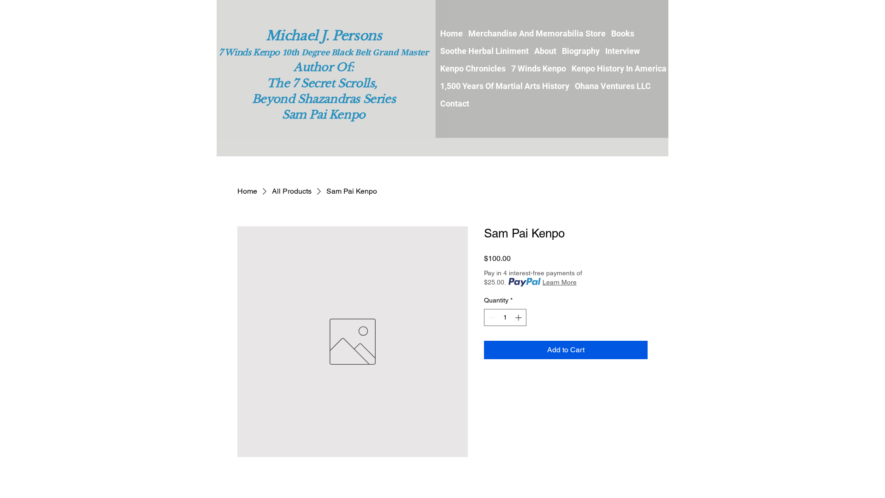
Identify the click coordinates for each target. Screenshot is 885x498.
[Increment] (519, 317)
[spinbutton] (505, 317)
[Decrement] (491, 317)
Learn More (560, 282)
